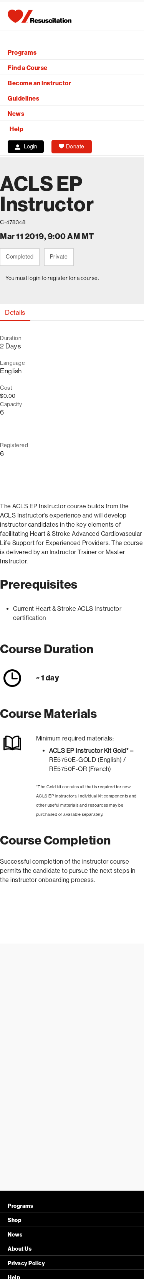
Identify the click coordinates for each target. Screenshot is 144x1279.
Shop (14, 1220)
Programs (22, 52)
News (16, 113)
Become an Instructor (39, 83)
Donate (75, 146)
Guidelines (23, 98)
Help (16, 129)
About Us (19, 1249)
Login (30, 146)
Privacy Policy (26, 1263)
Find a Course (28, 68)
